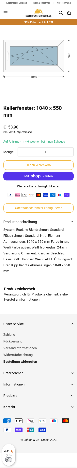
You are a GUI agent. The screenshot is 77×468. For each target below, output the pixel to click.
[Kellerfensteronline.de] (38, 12)
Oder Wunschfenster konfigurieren (38, 208)
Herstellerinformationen (21, 299)
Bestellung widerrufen (20, 361)
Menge (8, 152)
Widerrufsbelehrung (18, 355)
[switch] (8, 459)
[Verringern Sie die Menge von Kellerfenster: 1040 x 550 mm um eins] (22, 152)
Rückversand (13, 341)
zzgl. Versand (24, 131)
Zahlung (9, 335)
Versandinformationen (20, 348)
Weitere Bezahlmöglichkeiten (38, 186)
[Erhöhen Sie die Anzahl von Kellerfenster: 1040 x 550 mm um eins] (68, 152)
